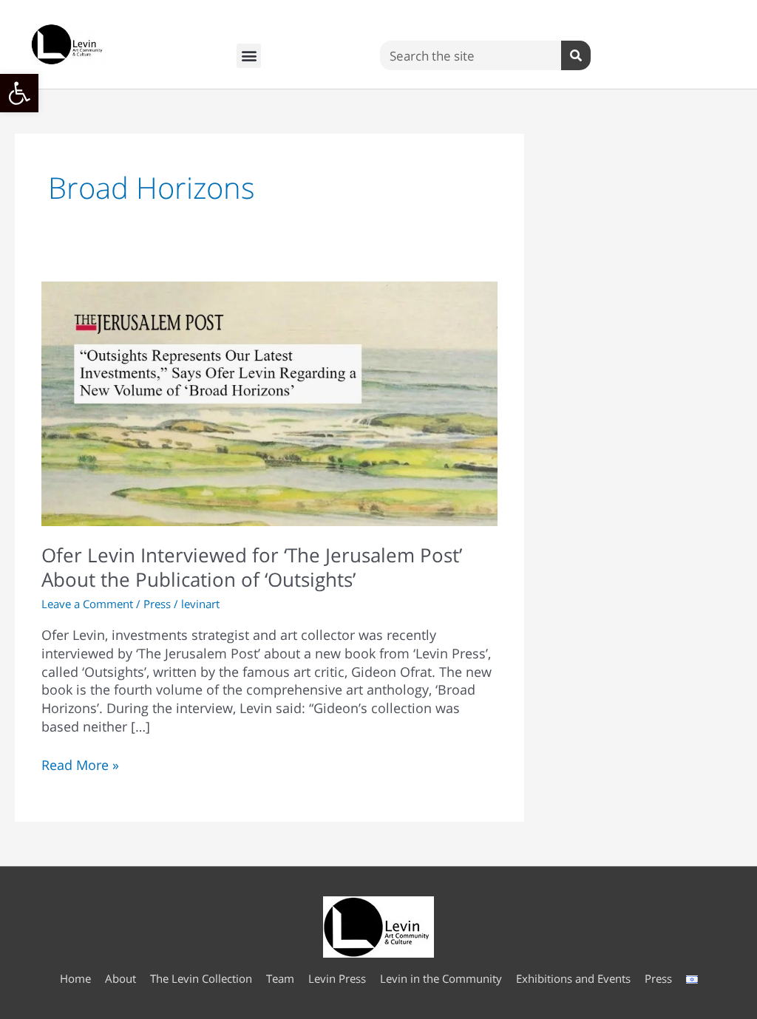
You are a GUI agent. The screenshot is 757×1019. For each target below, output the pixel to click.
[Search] (576, 55)
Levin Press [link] (337, 978)
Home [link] (75, 978)
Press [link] (157, 603)
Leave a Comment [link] (87, 603)
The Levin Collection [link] (201, 978)
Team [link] (280, 978)
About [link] (120, 978)
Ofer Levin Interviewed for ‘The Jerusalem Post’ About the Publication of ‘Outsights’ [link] (251, 567)
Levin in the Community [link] (441, 978)
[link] (19, 93)
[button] (249, 56)
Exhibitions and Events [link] (573, 978)
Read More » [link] (80, 765)
